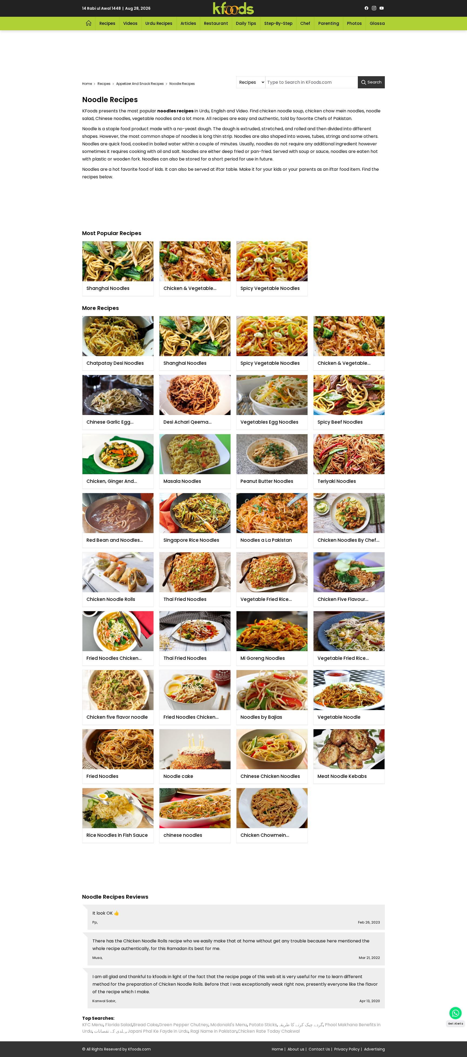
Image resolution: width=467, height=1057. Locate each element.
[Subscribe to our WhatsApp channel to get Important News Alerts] (455, 1013)
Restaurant (216, 23)
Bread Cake (145, 1025)
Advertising (374, 1049)
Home (87, 83)
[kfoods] (233, 8)
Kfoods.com (139, 1049)
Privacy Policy (347, 1049)
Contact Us (319, 1049)
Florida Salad (118, 1025)
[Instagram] (374, 8)
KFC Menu (92, 1025)
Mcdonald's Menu (228, 1025)
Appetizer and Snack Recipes (140, 83)
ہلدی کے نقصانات (110, 1031)
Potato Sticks (263, 1025)
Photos (354, 23)
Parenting (328, 23)
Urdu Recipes (158, 23)
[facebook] (366, 8)
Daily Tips (246, 23)
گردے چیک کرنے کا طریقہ (300, 1025)
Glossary (379, 23)
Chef (305, 23)
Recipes (107, 23)
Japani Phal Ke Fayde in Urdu (158, 1031)
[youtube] (381, 8)
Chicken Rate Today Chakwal (269, 1031)
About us (296, 1049)
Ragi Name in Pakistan (213, 1031)
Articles (188, 23)
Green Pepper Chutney (183, 1025)
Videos (130, 23)
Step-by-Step (278, 23)
